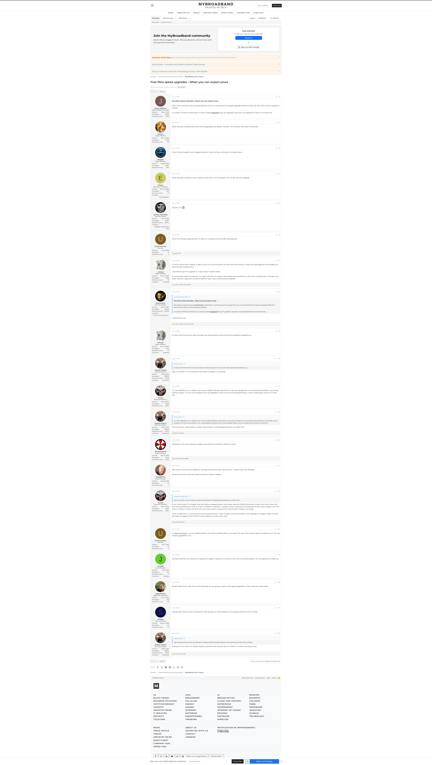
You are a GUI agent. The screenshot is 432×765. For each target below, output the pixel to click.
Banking (254, 695)
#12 (279, 412)
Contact (190, 734)
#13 (279, 440)
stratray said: (178, 638)
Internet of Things (229, 710)
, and (183, 284)
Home (274, 678)
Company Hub (243, 13)
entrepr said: (178, 364)
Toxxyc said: (178, 417)
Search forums (166, 22)
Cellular (191, 701)
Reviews (222, 713)
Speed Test (258, 13)
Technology (256, 716)
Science (254, 713)
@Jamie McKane (180, 533)
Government (225, 707)
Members (183, 18)
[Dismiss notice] (279, 57)
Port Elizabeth (164, 197)
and (182, 458)
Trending (191, 719)
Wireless (223, 719)
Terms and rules (247, 678)
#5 (279, 203)
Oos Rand (165, 380)
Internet (190, 710)
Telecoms (159, 719)
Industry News (210, 13)
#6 (279, 235)
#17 (279, 554)
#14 (279, 465)
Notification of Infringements (236, 728)
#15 (279, 491)
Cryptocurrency (164, 704)
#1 (279, 97)
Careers (190, 737)
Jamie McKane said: (181, 297)
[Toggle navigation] (152, 5)
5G (154, 695)
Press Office (183, 13)
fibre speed (181, 87)
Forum (196, 13)
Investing (255, 710)
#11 (279, 386)
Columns (254, 701)
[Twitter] (161, 756)
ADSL (188, 695)
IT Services (160, 713)
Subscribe (277, 5)
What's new (168, 18)
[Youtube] (172, 756)
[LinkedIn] (166, 756)
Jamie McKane (157, 87)
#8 (279, 292)
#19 (279, 608)
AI (218, 695)
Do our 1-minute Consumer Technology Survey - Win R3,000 (179, 71)
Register (248, 38)
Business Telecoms (165, 701)
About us (191, 728)
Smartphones (193, 716)
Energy (189, 704)
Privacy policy (260, 678)
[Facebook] (155, 756)
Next (161, 91)
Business (254, 698)
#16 (279, 529)
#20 (278, 633)
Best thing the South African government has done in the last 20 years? (203, 57)
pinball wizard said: (181, 496)
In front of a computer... (161, 315)
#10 (279, 358)
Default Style (159, 678)
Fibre (252, 704)
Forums (155, 18)
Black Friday (161, 698)
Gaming (189, 707)
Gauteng (166, 282)
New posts (155, 22)
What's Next (227, 13)
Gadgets (158, 707)
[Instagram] (177, 756)
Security (158, 716)
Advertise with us (196, 731)
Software (223, 716)
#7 (279, 260)
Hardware (255, 707)
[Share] (276, 96)
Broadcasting (226, 698)
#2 (279, 122)
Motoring (191, 713)
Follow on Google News (196, 756)
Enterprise (224, 704)
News (170, 13)
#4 (279, 173)
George (166, 576)
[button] (175, 18)
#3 (279, 148)
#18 (279, 582)
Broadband (192, 698)
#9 (279, 331)
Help (268, 678)
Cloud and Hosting (229, 701)
